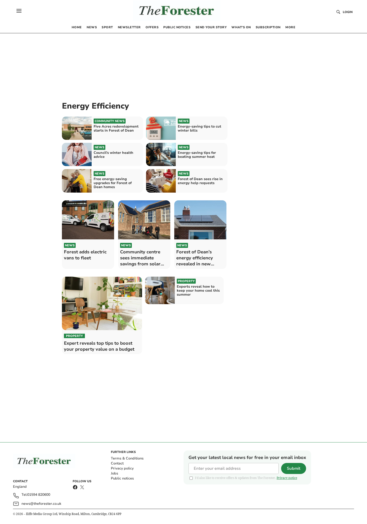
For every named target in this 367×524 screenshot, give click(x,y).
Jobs (114, 473)
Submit (293, 468)
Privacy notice (287, 478)
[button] (19, 11)
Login (348, 12)
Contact (117, 463)
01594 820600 (38, 495)
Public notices (122, 478)
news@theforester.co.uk (41, 503)
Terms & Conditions (127, 458)
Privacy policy (122, 468)
